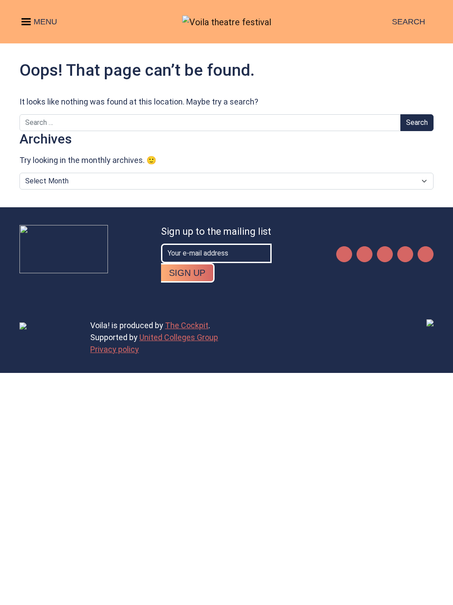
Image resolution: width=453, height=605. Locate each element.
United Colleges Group (178, 337)
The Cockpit (186, 325)
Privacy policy (114, 349)
